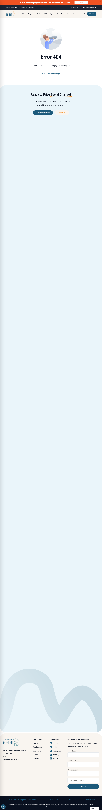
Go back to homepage (51, 74)
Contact (12, 7)
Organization (72, 770)
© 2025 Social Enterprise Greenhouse (21, 800)
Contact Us (73, 800)
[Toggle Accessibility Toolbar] (3, 806)
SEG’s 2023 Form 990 (52, 800)
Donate (7, 7)
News (16, 7)
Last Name (71, 760)
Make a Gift (90, 800)
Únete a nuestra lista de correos (26, 7)
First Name (71, 751)
